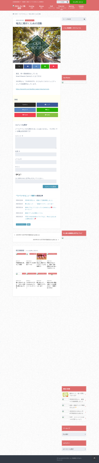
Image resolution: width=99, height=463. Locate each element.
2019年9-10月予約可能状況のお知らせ (28, 235)
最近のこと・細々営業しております (77, 394)
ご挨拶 (31, 6)
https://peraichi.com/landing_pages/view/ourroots (32, 89)
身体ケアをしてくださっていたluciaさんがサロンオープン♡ (40, 208)
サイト (17, 167)
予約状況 (81, 6)
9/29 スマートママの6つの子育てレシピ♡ (77, 418)
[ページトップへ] (94, 457)
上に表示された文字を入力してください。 (30, 178)
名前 (17, 151)
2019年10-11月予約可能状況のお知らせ (45, 239)
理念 (41, 6)
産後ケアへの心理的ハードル (34, 213)
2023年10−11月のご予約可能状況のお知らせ (76, 412)
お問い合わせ (79, 2)
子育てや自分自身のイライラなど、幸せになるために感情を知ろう (40, 218)
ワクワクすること (23, 196)
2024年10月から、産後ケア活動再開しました (39, 200)
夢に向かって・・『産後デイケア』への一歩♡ (39, 204)
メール (18, 159)
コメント (19, 136)
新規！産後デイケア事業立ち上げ (77, 406)
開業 (33, 196)
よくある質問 (71, 6)
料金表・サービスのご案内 (61, 7)
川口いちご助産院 (71, 458)
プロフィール (51, 6)
